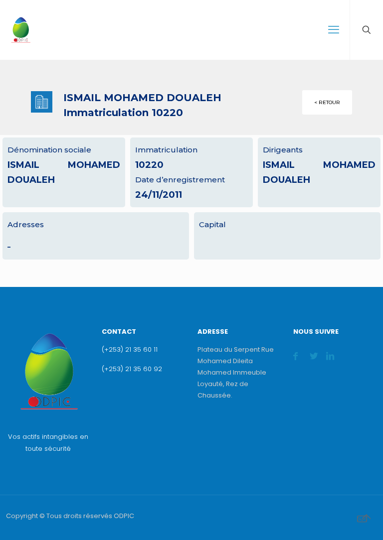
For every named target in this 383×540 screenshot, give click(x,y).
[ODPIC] (20, 30)
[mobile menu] (333, 29)
